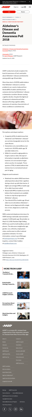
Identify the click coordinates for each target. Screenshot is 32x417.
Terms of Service (6, 393)
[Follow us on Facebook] (4, 409)
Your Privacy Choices (7, 404)
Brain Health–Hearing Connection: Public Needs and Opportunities (8, 283)
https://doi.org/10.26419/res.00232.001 (17, 259)
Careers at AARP (19, 354)
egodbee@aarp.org (10, 243)
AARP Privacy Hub (13, 390)
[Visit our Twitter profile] (10, 409)
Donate (4, 342)
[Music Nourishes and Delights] (23, 316)
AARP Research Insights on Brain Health (7, 293)
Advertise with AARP (20, 351)
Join (9, 12)
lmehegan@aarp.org (10, 238)
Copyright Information (7, 398)
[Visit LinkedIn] (21, 409)
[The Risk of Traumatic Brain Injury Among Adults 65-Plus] (23, 275)
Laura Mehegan (8, 56)
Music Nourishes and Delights (8, 314)
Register (16, 7)
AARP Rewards (5, 351)
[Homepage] (5, 7)
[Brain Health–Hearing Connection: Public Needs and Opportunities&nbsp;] (23, 285)
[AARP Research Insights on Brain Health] (23, 295)
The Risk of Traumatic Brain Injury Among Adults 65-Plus (8, 273)
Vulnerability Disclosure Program (9, 401)
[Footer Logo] (16, 325)
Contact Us (18, 338)
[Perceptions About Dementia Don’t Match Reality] (23, 305)
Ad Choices (22, 401)
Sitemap (4, 390)
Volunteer (4, 345)
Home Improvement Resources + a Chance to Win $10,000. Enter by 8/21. (14, 2)
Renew (23, 12)
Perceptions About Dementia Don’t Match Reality (8, 304)
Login (22, 7)
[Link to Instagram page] (16, 409)
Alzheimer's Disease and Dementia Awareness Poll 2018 (12, 32)
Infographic (5, 54)
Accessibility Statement (18, 393)
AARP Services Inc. (20, 363)
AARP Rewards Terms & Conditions (10, 396)
